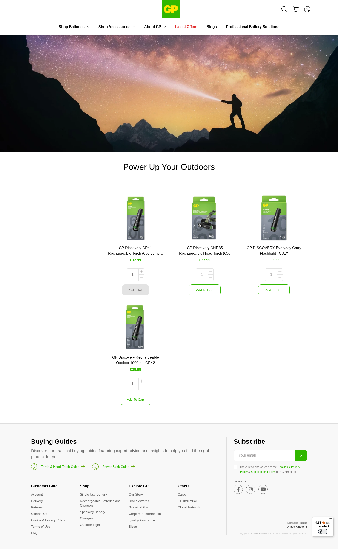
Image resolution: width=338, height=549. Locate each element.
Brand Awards (139, 501)
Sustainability (138, 507)
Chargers (87, 518)
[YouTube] (263, 489)
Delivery (37, 501)
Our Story (136, 494)
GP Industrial (187, 501)
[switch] (322, 531)
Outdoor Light (90, 525)
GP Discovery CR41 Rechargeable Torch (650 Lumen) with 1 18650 (135, 253)
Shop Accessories (114, 27)
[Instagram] (250, 489)
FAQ (34, 533)
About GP (152, 27)
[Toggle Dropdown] (88, 27)
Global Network (189, 507)
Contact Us (39, 514)
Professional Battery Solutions (252, 27)
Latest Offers (186, 27)
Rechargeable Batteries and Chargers (100, 503)
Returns (37, 507)
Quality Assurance (142, 520)
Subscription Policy (263, 472)
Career (183, 494)
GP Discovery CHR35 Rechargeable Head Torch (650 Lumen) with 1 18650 (204, 253)
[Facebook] (238, 489)
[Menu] (330, 519)
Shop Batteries (72, 27)
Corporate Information (145, 514)
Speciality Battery (92, 512)
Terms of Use (40, 526)
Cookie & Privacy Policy (48, 520)
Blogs (211, 27)
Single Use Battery (93, 494)
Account (37, 494)
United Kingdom (297, 526)
